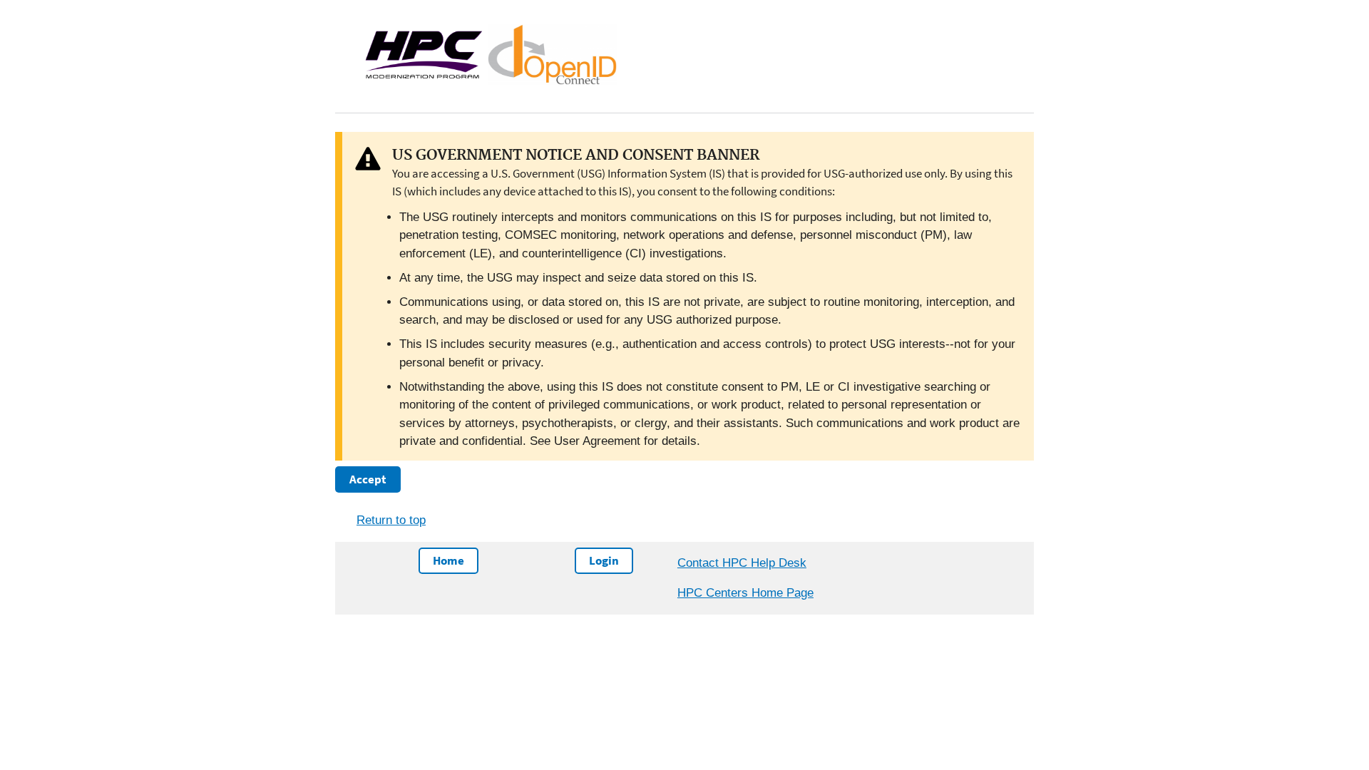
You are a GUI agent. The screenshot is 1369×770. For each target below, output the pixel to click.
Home (448, 560)
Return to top (391, 520)
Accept (367, 479)
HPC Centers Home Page (745, 593)
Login (604, 560)
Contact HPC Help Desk (741, 563)
